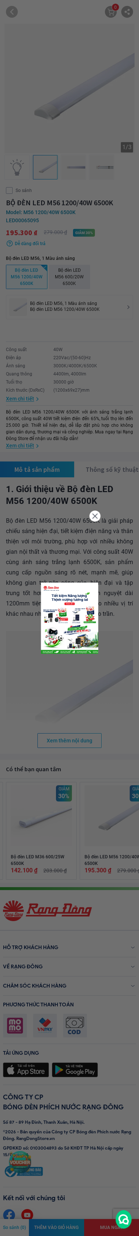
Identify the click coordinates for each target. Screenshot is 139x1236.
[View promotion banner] (70, 618)
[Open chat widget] (124, 1219)
